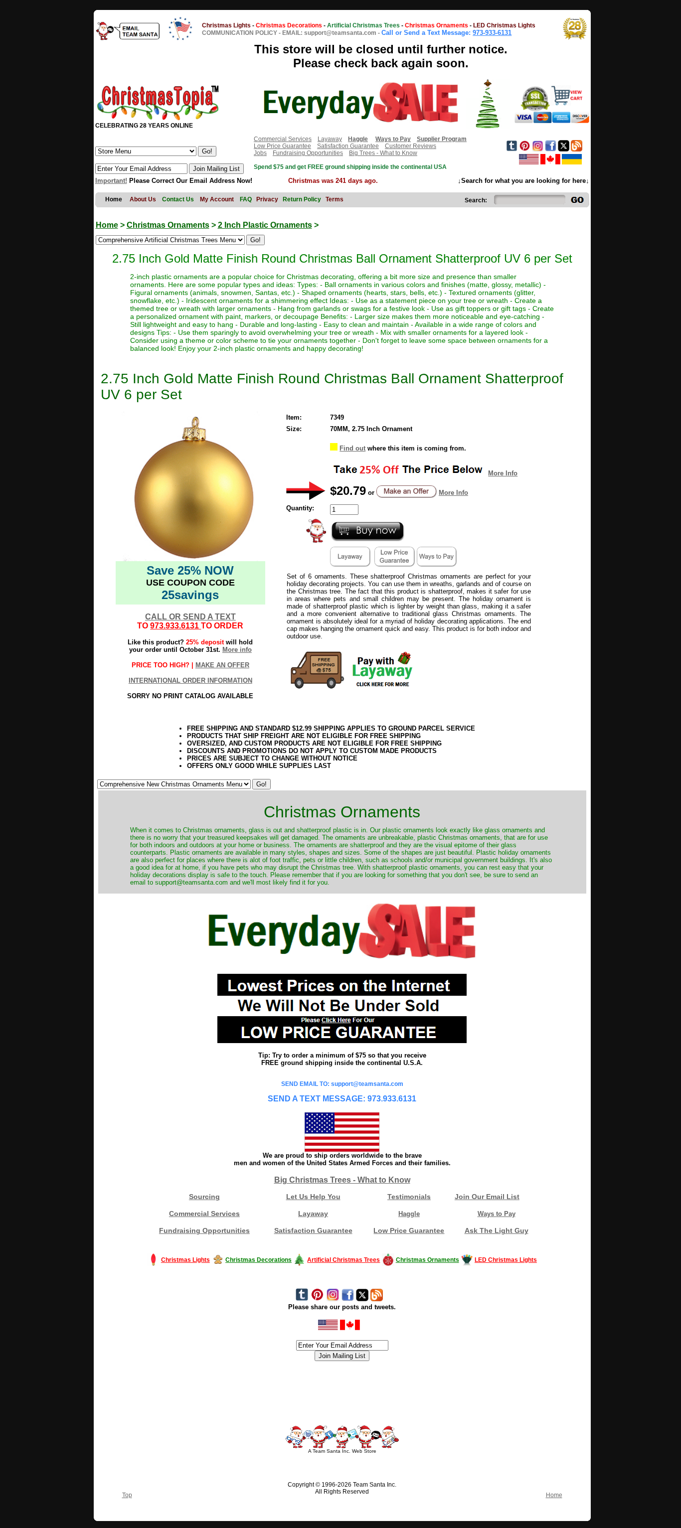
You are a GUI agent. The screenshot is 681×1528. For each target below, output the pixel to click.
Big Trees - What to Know (383, 153)
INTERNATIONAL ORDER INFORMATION (190, 680)
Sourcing (204, 1197)
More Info (502, 473)
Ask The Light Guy (496, 1230)
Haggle (409, 1214)
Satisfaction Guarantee (348, 146)
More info (237, 649)
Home (107, 225)
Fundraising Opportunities (308, 153)
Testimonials (409, 1197)
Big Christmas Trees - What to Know (342, 1180)
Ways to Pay (496, 1214)
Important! (111, 180)
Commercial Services (283, 139)
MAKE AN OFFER (222, 665)
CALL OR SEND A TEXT (190, 616)
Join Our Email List (487, 1197)
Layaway (330, 139)
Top (127, 1495)
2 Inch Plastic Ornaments (265, 225)
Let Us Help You (313, 1197)
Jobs (260, 153)
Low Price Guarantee (282, 146)
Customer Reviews (410, 146)
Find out (352, 448)
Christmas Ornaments (168, 225)
